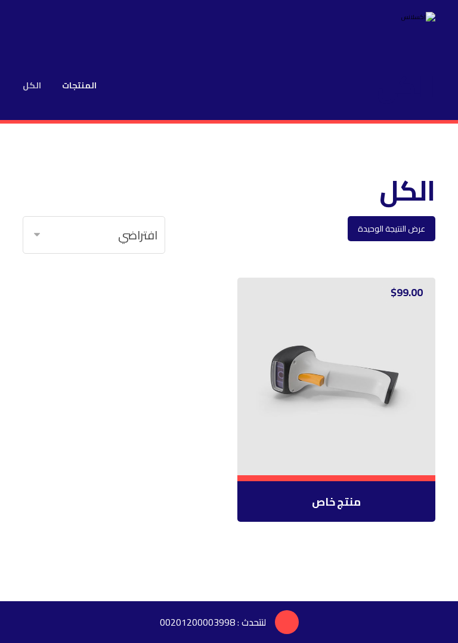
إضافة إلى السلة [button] (330, 453)
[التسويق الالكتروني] (399, 24)
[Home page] (120, 85)
